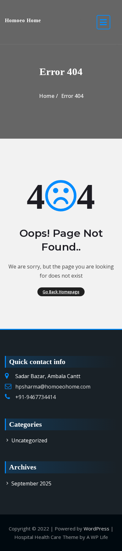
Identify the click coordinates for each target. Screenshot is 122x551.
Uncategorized (29, 440)
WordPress (96, 528)
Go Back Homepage (61, 291)
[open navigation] (103, 22)
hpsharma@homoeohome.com (52, 386)
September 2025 (31, 483)
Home (46, 95)
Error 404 (72, 95)
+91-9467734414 (35, 397)
